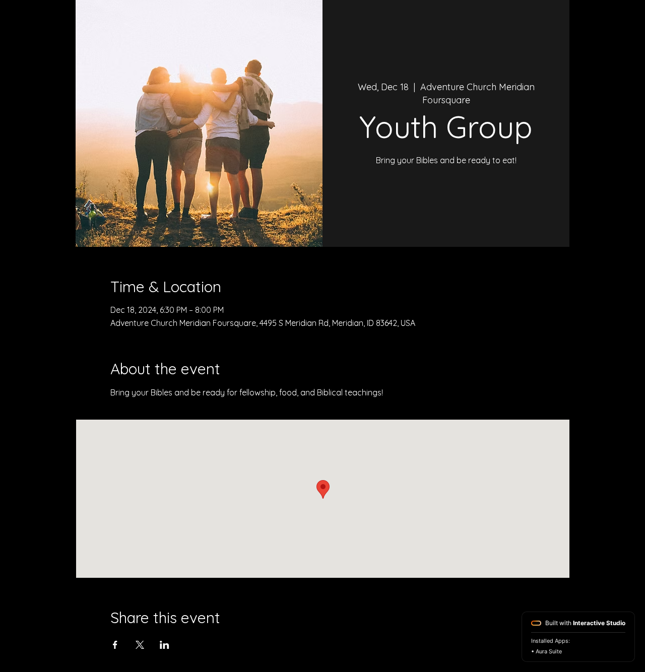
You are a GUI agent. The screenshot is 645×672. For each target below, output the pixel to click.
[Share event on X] (140, 645)
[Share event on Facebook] (115, 645)
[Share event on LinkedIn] (164, 645)
